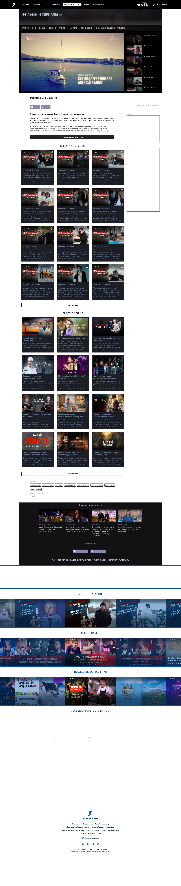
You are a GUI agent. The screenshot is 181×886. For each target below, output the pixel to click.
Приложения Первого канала (78, 827)
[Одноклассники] (45, 107)
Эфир (27, 4)
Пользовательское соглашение (73, 830)
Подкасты (56, 4)
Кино (32, 497)
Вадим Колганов (110, 485)
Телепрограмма (99, 4)
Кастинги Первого (97, 827)
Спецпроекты (88, 824)
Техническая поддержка (110, 830)
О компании (76, 824)
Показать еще (73, 305)
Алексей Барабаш (70, 485)
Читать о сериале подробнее (72, 137)
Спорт (86, 4)
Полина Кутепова (48, 485)
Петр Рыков (58, 485)
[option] (142, 38)
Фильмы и (40, 14)
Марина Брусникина (97, 485)
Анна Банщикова (36, 485)
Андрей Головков (36, 489)
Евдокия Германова (83, 485)
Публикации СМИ (94, 833)
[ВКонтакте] (35, 107)
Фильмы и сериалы (72, 4)
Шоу (45, 4)
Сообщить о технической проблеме (148, 105)
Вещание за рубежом (92, 838)
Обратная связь (93, 830)
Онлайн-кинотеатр (102, 824)
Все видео (110, 827)
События (83, 833)
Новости (36, 4)
